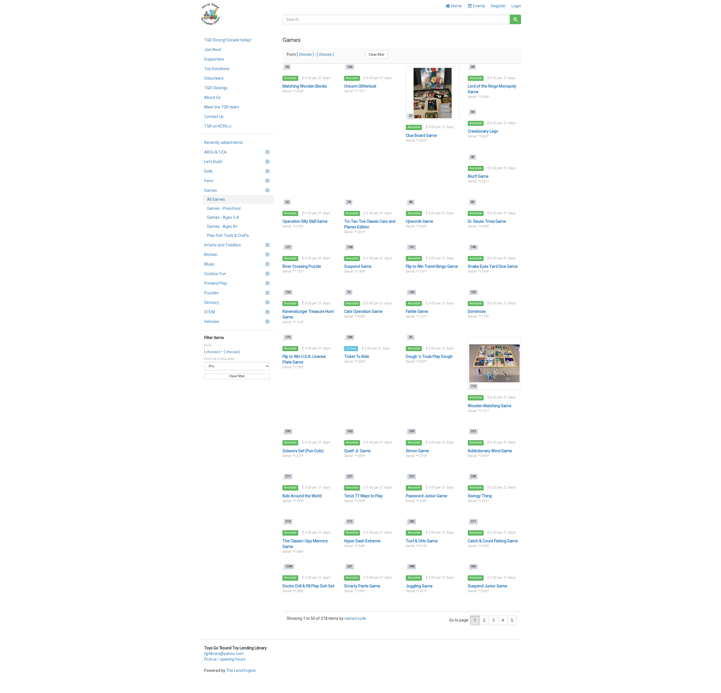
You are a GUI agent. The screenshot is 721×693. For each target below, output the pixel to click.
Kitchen (210, 254)
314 (288, 521)
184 (349, 337)
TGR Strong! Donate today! (227, 40)
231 (349, 476)
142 (411, 292)
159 (473, 292)
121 (288, 247)
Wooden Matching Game (489, 406)
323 (473, 431)
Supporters (214, 59)
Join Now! (212, 49)
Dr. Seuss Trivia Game (487, 221)
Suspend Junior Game (487, 586)
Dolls (208, 171)
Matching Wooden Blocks (304, 86)
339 (411, 431)
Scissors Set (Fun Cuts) (303, 451)
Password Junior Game (426, 496)
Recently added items (223, 142)
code (361, 618)
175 (288, 337)
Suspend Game (357, 266)
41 (411, 337)
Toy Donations (217, 68)
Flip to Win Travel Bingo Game (432, 266)
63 (287, 202)
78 (349, 202)
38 (472, 67)
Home (456, 6)
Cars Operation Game (363, 311)
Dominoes (477, 311)
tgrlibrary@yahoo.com (224, 653)
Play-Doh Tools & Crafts (228, 235)
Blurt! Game (478, 176)
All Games (216, 199)
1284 (289, 566)
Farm (208, 181)
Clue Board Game (421, 135)
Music (209, 264)
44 (472, 112)
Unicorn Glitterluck (360, 86)
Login (516, 6)
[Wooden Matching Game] (494, 363)
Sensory (211, 302)
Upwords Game (419, 221)
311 (473, 521)
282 (411, 521)
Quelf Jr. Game (357, 451)
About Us (212, 97)
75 (349, 292)
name (350, 618)
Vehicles (211, 321)
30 (287, 67)
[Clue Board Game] (432, 93)
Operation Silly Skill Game (305, 221)
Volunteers (214, 78)
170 (473, 386)
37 (411, 116)
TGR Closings (216, 88)
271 (288, 476)
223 (411, 476)
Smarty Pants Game (362, 586)
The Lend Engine (241, 670)
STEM (209, 312)
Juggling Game (419, 586)
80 (411, 202)
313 (349, 521)
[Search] (515, 19)
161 (411, 247)
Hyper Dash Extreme (362, 541)
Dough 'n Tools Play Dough (429, 356)
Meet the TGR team (221, 107)
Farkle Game (417, 311)
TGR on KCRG (216, 126)
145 (473, 247)
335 (288, 431)
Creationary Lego (483, 131)
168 (349, 247)
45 (472, 157)
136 (288, 292)
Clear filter (237, 376)
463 (473, 566)
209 (473, 476)
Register (498, 6)
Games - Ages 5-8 (223, 217)
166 (349, 67)
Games (210, 190)
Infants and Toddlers (222, 245)
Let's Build (213, 161)
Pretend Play (215, 283)
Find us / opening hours (224, 659)
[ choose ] (212, 352)
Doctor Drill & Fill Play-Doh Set (308, 586)
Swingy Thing (480, 496)
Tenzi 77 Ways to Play (363, 496)
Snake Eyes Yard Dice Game (493, 266)
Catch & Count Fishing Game (493, 541)
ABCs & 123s (215, 152)
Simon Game (417, 451)
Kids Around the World (302, 496)
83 (472, 202)
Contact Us (214, 116)
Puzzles (211, 293)
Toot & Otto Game (422, 541)
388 (411, 566)
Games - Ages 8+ (222, 226)
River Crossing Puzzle (301, 266)
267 (349, 566)
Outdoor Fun (215, 273)
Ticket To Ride (356, 356)
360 (349, 431)
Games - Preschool (224, 208)
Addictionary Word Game (490, 451)
